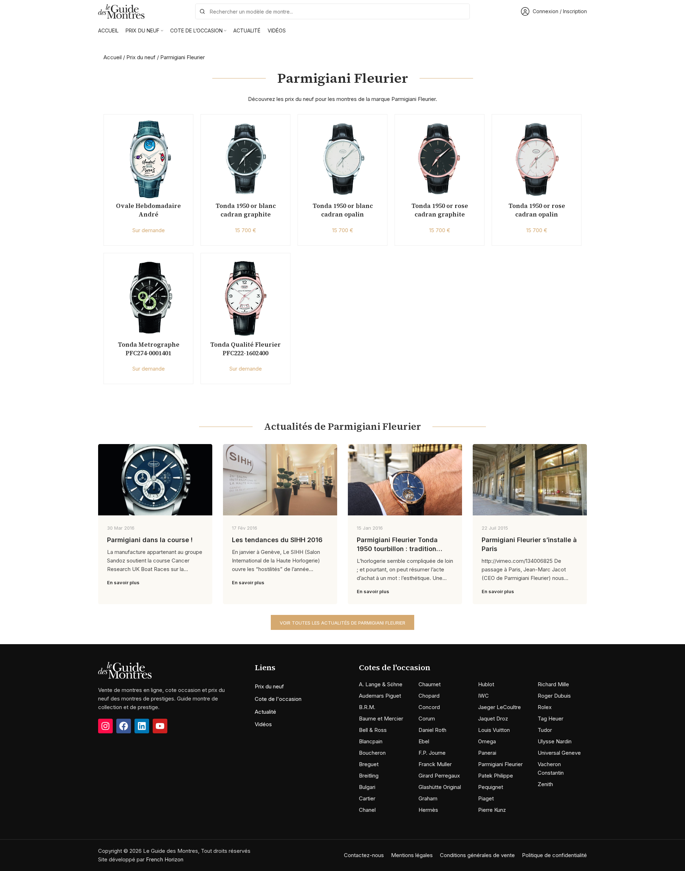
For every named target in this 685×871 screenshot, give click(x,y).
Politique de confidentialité (554, 855)
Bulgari (367, 787)
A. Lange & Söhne (380, 684)
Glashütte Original (439, 787)
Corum (426, 718)
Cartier (367, 798)
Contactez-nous (364, 855)
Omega (487, 741)
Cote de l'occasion (278, 699)
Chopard (429, 695)
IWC (483, 695)
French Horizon (164, 859)
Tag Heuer (550, 718)
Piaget (486, 798)
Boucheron (372, 752)
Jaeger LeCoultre (499, 707)
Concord (429, 707)
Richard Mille (553, 684)
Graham (427, 798)
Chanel (367, 809)
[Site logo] (121, 10)
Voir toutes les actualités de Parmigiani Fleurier (342, 623)
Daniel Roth (432, 730)
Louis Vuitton (494, 730)
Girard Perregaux (439, 775)
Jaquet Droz (493, 718)
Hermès (428, 809)
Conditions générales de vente (477, 855)
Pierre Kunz (492, 809)
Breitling (369, 775)
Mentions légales (412, 855)
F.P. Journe (432, 752)
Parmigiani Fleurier (500, 764)
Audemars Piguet (380, 695)
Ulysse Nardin (555, 741)
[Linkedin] (142, 726)
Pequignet (490, 787)
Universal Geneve (559, 752)
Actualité (265, 711)
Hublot (486, 684)
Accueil (112, 57)
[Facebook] (123, 726)
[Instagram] (105, 726)
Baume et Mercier (381, 718)
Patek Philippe (495, 775)
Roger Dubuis (554, 695)
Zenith (545, 784)
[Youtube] (160, 726)
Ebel (423, 741)
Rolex (545, 707)
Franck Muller (435, 764)
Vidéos (263, 724)
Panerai (487, 752)
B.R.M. (367, 707)
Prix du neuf (141, 57)
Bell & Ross (373, 730)
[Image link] (125, 670)
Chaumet (429, 684)
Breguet (369, 764)
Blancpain (370, 741)
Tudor (545, 730)
